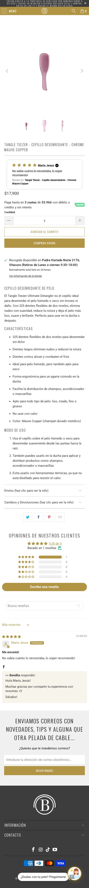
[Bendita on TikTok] (48, 850)
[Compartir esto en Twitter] (27, 517)
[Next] (81, 71)
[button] (44, 174)
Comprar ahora (44, 243)
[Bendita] (44, 11)
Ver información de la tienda (25, 276)
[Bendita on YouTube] (55, 850)
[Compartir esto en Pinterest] (49, 517)
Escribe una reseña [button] (44, 587)
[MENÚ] (2, 11)
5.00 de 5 (55, 544)
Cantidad (9, 212)
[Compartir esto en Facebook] (38, 517)
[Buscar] (74, 11)
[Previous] (7, 71)
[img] (11, 637)
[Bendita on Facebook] (33, 850)
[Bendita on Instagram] (41, 850)
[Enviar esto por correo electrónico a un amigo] (60, 517)
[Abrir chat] (74, 874)
